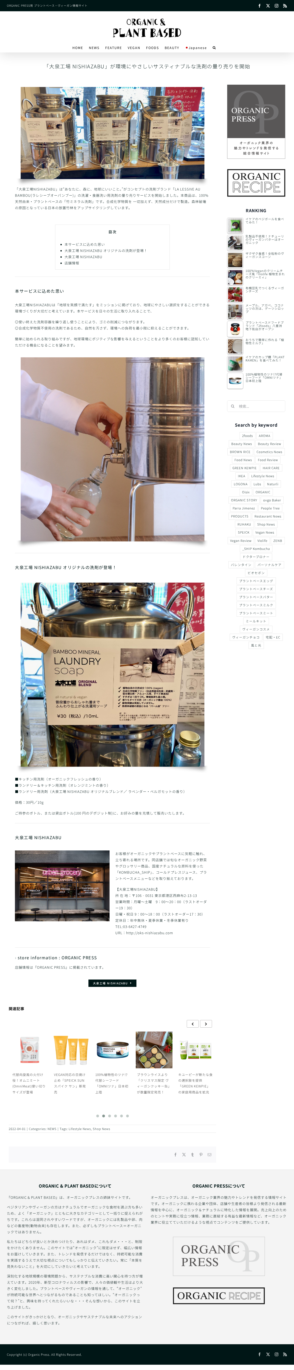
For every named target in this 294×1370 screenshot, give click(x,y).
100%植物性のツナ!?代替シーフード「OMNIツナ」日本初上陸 (70, 1083)
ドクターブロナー (256, 556)
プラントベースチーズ (256, 589)
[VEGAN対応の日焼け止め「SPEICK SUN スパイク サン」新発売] (29, 1050)
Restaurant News (267, 516)
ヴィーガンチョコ (246, 637)
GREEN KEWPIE (244, 467)
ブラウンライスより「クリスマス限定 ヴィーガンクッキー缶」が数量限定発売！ (112, 1083)
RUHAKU (244, 524)
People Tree (270, 508)
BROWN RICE (240, 451)
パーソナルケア (269, 564)
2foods (247, 435)
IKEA (241, 476)
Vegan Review (241, 540)
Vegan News (264, 532)
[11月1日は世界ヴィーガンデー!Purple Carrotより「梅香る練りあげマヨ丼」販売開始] (195, 1050)
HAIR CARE (271, 467)
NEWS (52, 1129)
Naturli (272, 484)
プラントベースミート (256, 613)
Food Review (268, 459)
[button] (214, 47)
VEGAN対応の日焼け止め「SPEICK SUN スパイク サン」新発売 (28, 1083)
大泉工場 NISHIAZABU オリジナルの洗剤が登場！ (106, 250)
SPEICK (243, 532)
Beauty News (241, 443)
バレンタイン (241, 564)
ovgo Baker (272, 500)
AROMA (264, 435)
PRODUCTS (240, 516)
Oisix (246, 492)
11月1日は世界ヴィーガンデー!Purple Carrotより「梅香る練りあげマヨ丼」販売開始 (195, 1086)
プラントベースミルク (256, 605)
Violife (262, 540)
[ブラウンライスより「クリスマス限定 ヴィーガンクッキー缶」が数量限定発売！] (112, 1050)
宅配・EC (273, 637)
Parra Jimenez (244, 508)
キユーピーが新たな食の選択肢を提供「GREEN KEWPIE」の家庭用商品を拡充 (154, 1083)
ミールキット (256, 621)
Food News (243, 459)
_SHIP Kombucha (256, 548)
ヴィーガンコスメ (256, 629)
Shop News (101, 1129)
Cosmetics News (269, 451)
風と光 (256, 645)
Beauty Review (269, 443)
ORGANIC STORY (244, 500)
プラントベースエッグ (256, 580)
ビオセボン (256, 572)
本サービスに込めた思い (85, 244)
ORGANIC (263, 492)
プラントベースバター (256, 597)
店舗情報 (72, 262)
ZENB (277, 540)
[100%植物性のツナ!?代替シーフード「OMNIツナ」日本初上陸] (71, 1050)
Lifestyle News (80, 1129)
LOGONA (241, 484)
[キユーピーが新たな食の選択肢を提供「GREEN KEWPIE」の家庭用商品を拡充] (154, 1050)
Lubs (257, 484)
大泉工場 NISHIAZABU (83, 256)
